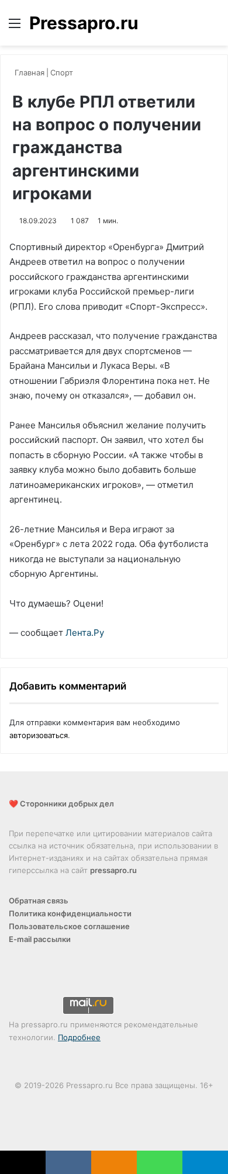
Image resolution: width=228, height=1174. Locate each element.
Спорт (61, 72)
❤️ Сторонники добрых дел (61, 803)
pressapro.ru (113, 870)
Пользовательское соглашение (69, 926)
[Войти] (193, 27)
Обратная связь (38, 900)
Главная (28, 72)
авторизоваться (38, 735)
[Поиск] (213, 27)
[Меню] (14, 27)
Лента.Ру (84, 632)
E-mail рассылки (40, 939)
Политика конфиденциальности (70, 913)
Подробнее (79, 1037)
